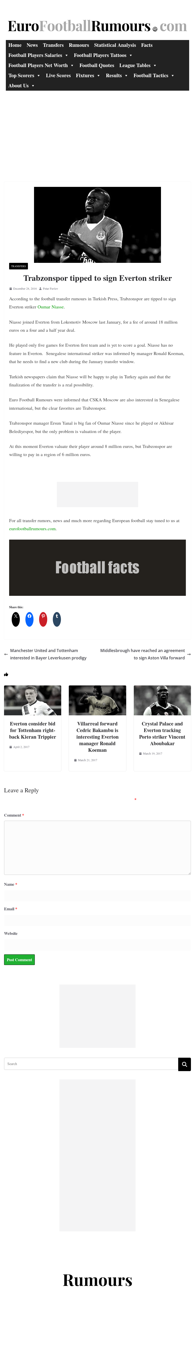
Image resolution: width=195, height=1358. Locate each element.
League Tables (135, 65)
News (32, 45)
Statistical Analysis (115, 45)
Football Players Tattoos (100, 55)
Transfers (53, 45)
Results (114, 75)
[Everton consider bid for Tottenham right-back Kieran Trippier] (32, 689)
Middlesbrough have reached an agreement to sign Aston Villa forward (142, 654)
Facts (147, 45)
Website (11, 933)
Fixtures (85, 75)
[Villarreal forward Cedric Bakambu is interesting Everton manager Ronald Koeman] (97, 689)
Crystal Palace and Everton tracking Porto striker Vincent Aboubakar (162, 733)
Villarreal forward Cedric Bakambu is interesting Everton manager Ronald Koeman (97, 737)
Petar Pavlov (50, 288)
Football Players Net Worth (38, 65)
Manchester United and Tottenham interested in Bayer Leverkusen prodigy (48, 654)
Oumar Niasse (51, 307)
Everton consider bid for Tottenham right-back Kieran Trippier (32, 730)
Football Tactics (151, 75)
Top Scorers (21, 75)
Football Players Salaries (35, 55)
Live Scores (58, 75)
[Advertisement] (97, 128)
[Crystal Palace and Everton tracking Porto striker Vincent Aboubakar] (162, 689)
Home (15, 45)
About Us (18, 85)
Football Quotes (96, 65)
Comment (14, 815)
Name (10, 884)
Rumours (79, 45)
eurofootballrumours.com (32, 528)
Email (10, 909)
